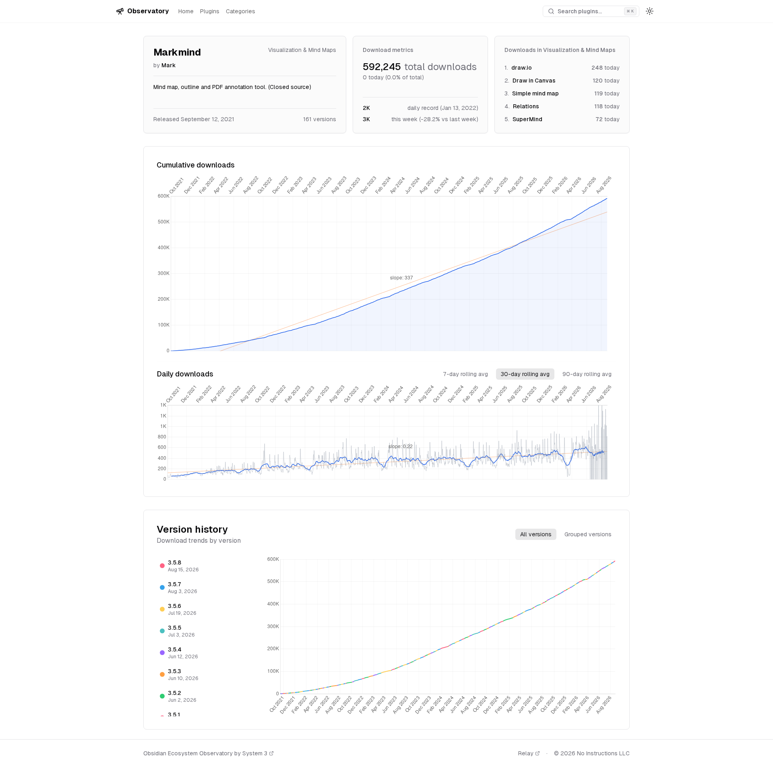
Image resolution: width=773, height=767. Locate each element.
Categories (240, 11)
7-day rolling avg (465, 374)
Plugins (209, 11)
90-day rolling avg (587, 374)
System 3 (254, 753)
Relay (525, 753)
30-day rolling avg (525, 374)
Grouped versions (588, 534)
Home (186, 11)
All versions (536, 534)
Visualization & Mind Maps (302, 50)
